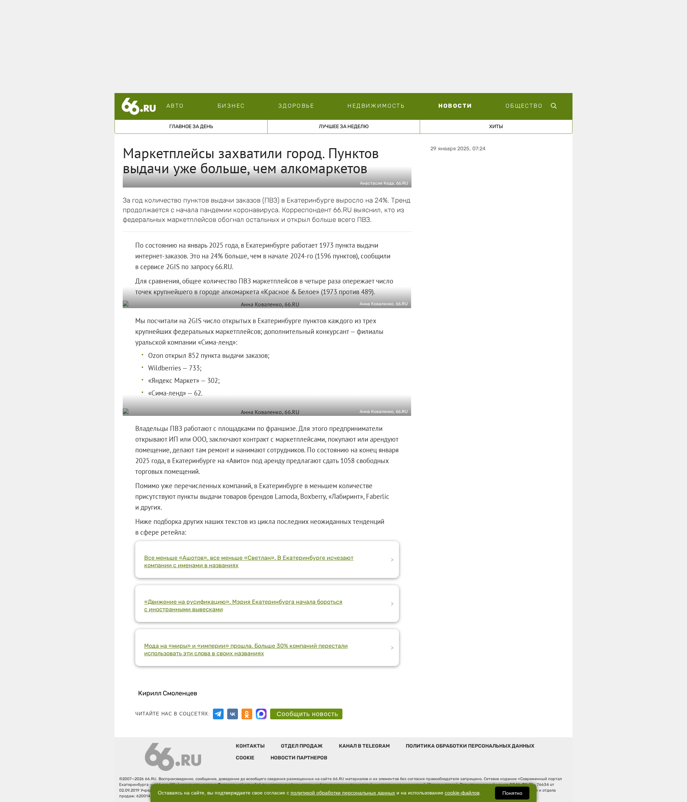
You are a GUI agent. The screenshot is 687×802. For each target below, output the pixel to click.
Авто (175, 105)
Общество (524, 105)
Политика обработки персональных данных (470, 746)
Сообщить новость (307, 714)
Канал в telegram (364, 746)
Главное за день (191, 126)
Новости (455, 105)
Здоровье (296, 105)
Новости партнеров (299, 758)
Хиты (496, 126)
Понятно (512, 793)
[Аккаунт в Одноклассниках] (247, 714)
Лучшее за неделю (344, 126)
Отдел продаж (302, 746)
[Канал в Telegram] (218, 714)
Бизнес (231, 105)
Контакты (250, 746)
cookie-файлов (462, 793)
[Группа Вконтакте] (232, 714)
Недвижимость (376, 105)
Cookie (245, 758)
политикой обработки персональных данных (343, 793)
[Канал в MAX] (261, 714)
